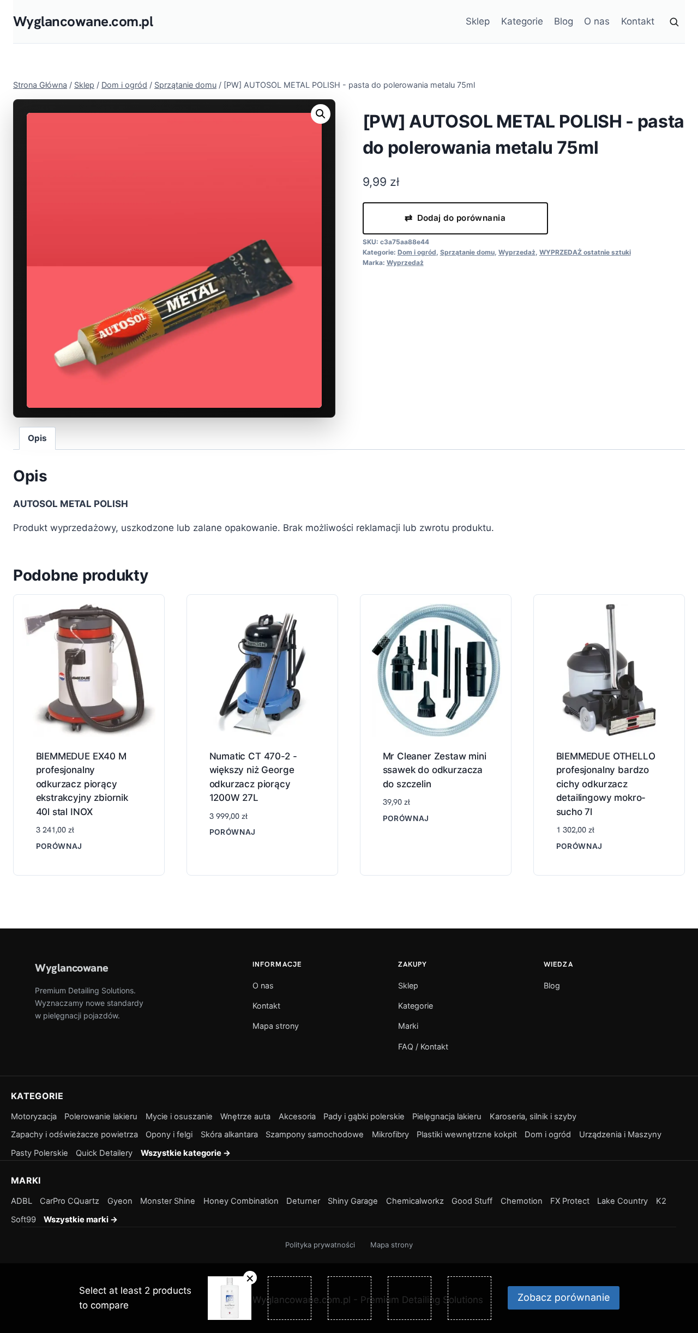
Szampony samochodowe (315, 1134)
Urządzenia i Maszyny (620, 1134)
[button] (320, 114)
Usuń (250, 1277)
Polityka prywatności (320, 1244)
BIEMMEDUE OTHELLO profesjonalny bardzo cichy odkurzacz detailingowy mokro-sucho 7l (605, 784)
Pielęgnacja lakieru (447, 1116)
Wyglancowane (71, 968)
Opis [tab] (37, 438)
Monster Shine (167, 1201)
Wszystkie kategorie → (186, 1153)
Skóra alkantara (229, 1134)
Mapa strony (275, 1025)
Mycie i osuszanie (179, 1116)
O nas (597, 21)
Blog (563, 21)
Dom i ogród (417, 252)
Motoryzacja (34, 1116)
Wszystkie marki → (81, 1220)
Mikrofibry (390, 1134)
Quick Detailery (104, 1153)
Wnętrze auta (245, 1116)
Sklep (478, 21)
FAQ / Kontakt (423, 1046)
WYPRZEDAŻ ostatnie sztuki (585, 252)
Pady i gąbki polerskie (364, 1116)
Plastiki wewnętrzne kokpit (467, 1134)
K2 (661, 1201)
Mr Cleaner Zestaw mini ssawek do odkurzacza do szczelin (434, 770)
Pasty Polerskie (39, 1153)
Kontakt (637, 21)
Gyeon (120, 1201)
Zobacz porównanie (564, 1297)
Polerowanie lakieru (100, 1116)
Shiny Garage (353, 1201)
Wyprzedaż (516, 252)
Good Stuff (472, 1201)
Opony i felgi (169, 1134)
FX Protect (569, 1201)
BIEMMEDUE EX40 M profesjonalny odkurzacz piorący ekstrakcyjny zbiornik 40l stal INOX (82, 784)
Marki (408, 1025)
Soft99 (23, 1220)
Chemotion (522, 1201)
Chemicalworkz (415, 1201)
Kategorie (522, 21)
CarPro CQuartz (69, 1201)
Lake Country (622, 1201)
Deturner (303, 1201)
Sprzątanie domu (467, 252)
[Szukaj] (674, 22)
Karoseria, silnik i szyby (533, 1116)
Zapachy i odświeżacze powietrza (74, 1134)
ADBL (21, 1201)
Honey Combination (241, 1201)
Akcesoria (297, 1116)
